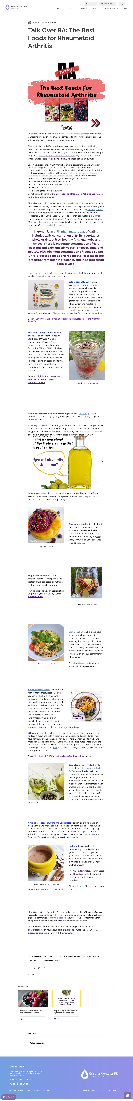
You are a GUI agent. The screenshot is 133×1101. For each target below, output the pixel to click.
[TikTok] (17, 1084)
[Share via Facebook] (29, 968)
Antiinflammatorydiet (38, 956)
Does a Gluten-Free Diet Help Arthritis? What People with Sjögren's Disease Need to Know (31, 1011)
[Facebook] (14, 1084)
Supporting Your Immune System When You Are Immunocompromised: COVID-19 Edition (65, 1011)
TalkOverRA (33, 960)
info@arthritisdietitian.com (24, 1079)
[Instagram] (10, 1084)
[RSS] (24, 1084)
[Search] (122, 4)
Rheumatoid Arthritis (72, 956)
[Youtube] (20, 1084)
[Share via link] (44, 968)
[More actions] (103, 23)
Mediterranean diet (92, 956)
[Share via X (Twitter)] (34, 968)
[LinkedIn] (27, 1084)
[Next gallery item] (102, 462)
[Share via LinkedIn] (39, 968)
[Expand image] (66, 462)
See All (113, 986)
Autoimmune (55, 956)
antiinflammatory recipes (52, 960)
